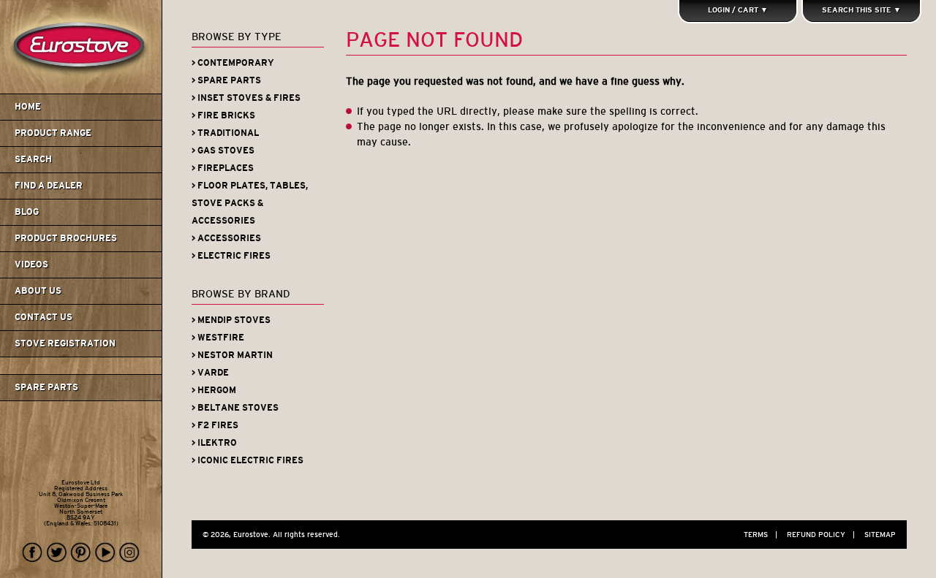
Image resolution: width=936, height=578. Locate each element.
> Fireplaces (223, 168)
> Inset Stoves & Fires (246, 98)
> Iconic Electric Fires (247, 460)
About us (38, 291)
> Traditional (225, 133)
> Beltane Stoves (235, 408)
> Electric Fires (231, 256)
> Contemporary (233, 63)
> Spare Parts (226, 80)
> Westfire (218, 337)
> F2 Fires (215, 425)
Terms (760, 535)
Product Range (53, 133)
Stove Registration (65, 343)
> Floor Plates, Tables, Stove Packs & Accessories (250, 203)
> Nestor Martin (232, 355)
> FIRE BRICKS (223, 115)
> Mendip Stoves (231, 320)
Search (33, 159)
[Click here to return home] (83, 90)
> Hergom (214, 390)
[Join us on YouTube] (105, 552)
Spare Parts (46, 387)
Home (28, 107)
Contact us (43, 317)
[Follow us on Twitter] (57, 552)
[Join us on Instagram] (129, 552)
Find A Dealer (49, 185)
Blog (27, 212)
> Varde (210, 373)
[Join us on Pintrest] (81, 552)
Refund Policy (821, 535)
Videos (31, 264)
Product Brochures (66, 238)
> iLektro (214, 443)
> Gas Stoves (223, 150)
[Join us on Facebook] (33, 552)
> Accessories (226, 238)
